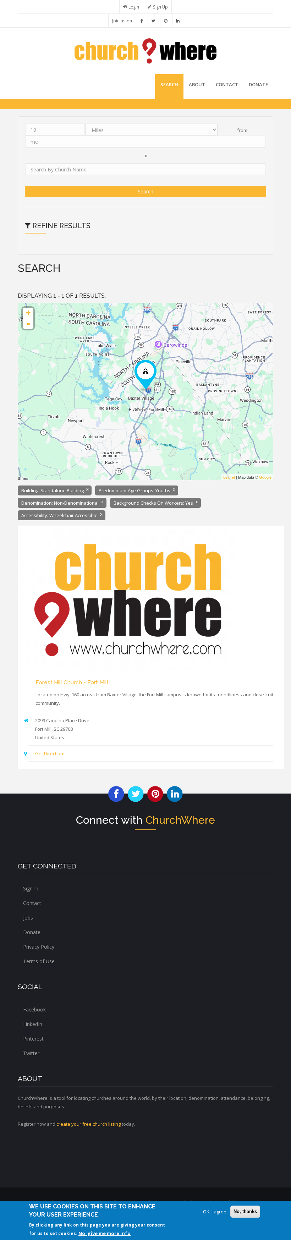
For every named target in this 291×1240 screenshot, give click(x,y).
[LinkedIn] (178, 20)
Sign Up (160, 7)
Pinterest (33, 1038)
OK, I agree (214, 1211)
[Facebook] (142, 20)
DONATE (258, 84)
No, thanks (245, 1211)
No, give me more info (104, 1233)
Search (169, 84)
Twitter (31, 1053)
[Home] (145, 50)
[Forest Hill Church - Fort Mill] (145, 375)
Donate (31, 932)
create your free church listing (88, 1124)
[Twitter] (153, 20)
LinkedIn (32, 1024)
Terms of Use (39, 961)
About (197, 84)
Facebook (34, 1009)
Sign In (30, 888)
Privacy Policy (38, 946)
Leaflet (229, 477)
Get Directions (50, 753)
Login (133, 7)
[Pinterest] (166, 20)
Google (265, 477)
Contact (227, 84)
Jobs (28, 917)
